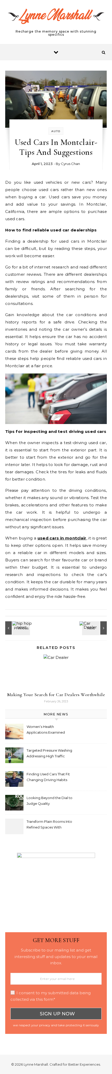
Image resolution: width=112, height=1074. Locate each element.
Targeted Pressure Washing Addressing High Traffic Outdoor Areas (49, 753)
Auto (55, 131)
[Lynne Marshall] (56, 18)
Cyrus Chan (70, 164)
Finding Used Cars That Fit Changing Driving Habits (48, 777)
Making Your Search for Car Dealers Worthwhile (56, 694)
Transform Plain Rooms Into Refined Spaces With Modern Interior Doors (49, 825)
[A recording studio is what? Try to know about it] (17, 628)
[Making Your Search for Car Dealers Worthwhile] (95, 628)
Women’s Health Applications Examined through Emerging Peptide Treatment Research (49, 730)
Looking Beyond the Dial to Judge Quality (49, 801)
